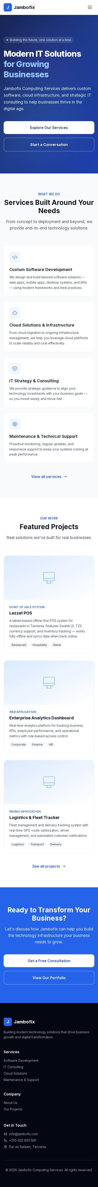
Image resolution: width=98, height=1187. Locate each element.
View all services (46, 476)
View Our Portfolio (49, 977)
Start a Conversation (49, 144)
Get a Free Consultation (49, 960)
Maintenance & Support (21, 1080)
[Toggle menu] (89, 7)
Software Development (21, 1060)
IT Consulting (13, 1067)
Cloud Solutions (15, 1073)
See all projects (46, 866)
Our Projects (13, 1109)
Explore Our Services (49, 127)
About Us (10, 1103)
